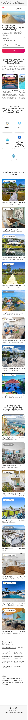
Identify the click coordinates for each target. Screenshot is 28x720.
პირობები (20, 712)
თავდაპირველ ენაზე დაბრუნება (17, 3)
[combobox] (13, 40)
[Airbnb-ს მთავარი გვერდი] (3, 8)
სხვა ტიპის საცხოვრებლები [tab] (9, 647)
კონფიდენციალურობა (10, 712)
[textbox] (7, 46)
